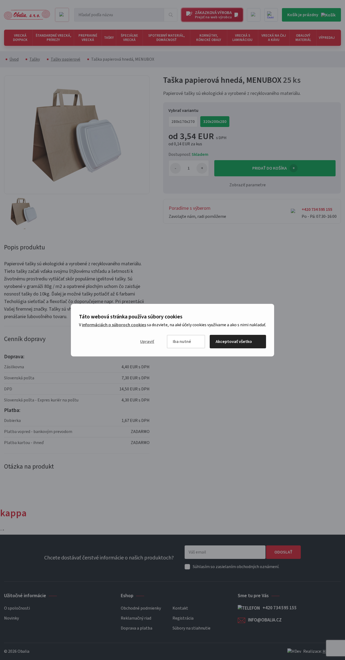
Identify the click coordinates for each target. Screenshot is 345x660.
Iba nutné (182, 342)
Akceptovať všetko (234, 342)
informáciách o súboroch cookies (114, 325)
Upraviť (147, 342)
